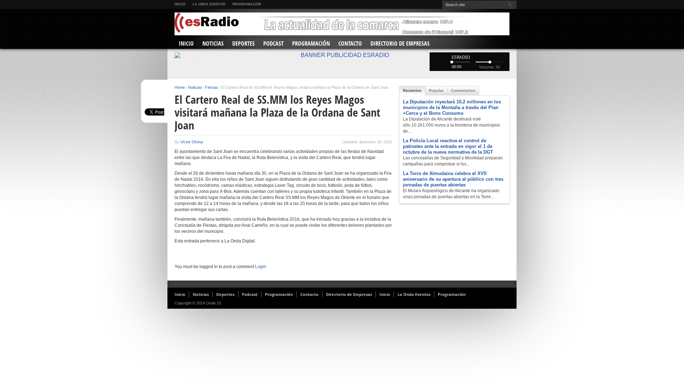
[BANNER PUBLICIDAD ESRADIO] (342, 55)
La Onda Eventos (209, 4)
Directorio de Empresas (400, 43)
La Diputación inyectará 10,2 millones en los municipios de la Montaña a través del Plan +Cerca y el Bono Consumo (452, 107)
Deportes (243, 43)
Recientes (412, 90)
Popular (436, 90)
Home (180, 87)
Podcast (273, 43)
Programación (247, 4)
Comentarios (463, 90)
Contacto (350, 43)
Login (260, 266)
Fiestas (211, 87)
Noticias (213, 43)
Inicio (180, 4)
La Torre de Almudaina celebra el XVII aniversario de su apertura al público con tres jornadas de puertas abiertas (453, 179)
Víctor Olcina (191, 142)
